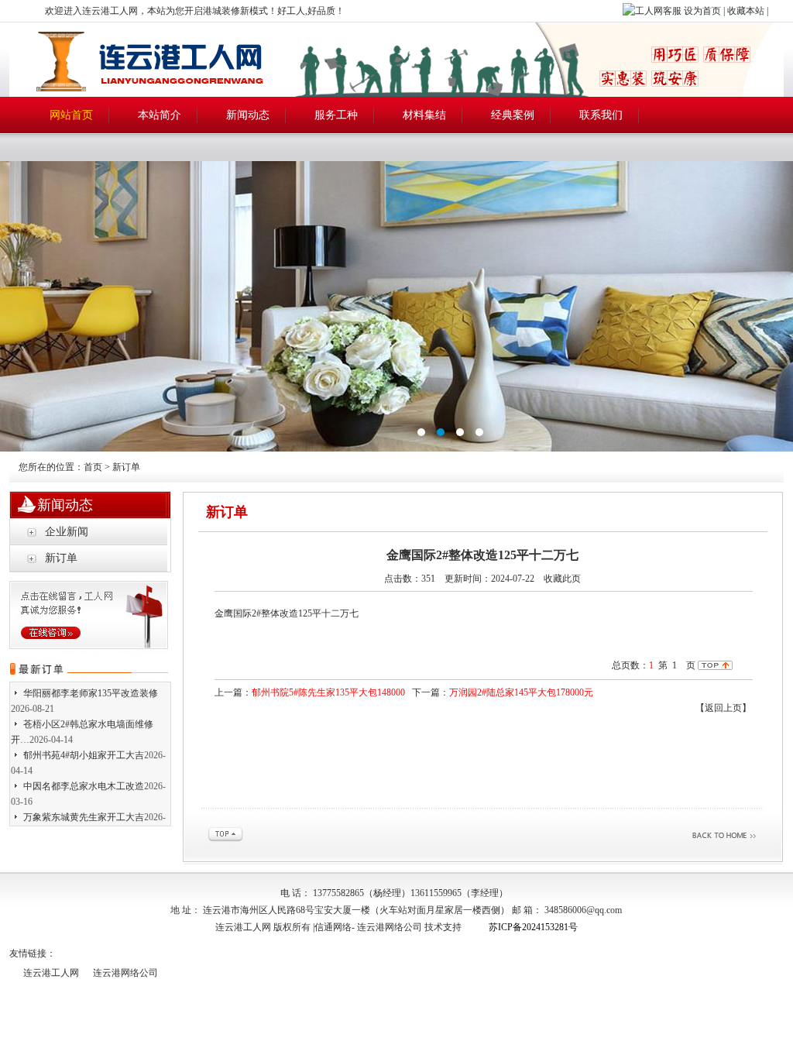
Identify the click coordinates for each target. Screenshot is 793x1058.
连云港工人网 (51, 972)
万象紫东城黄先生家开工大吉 (83, 807)
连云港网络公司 (389, 927)
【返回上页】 (723, 707)
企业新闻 (66, 532)
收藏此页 (562, 578)
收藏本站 (745, 10)
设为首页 (702, 10)
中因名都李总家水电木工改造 (83, 776)
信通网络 (333, 927)
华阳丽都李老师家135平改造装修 (90, 683)
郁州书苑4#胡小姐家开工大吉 (83, 745)
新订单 (61, 558)
